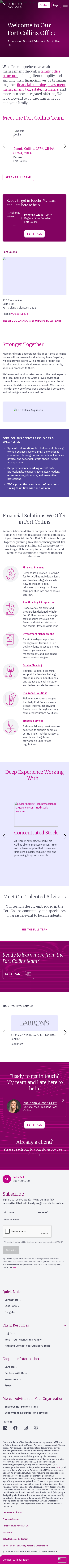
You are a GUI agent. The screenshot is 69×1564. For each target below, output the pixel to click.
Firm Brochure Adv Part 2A (16, 1525)
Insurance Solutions (35, 693)
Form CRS (7, 1532)
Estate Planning (32, 665)
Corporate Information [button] (21, 1359)
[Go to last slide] (3, 836)
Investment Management (38, 633)
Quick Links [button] (12, 1292)
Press (8, 1385)
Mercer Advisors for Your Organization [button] (33, 1399)
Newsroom (11, 1379)
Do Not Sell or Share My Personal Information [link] (25, 1545)
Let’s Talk (34, 233)
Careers (9, 1366)
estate (36, 89)
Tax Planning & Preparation (39, 602)
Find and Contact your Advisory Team (27, 1345)
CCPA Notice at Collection (15, 1539)
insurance (50, 89)
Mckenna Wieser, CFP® (38, 214)
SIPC (58, 1467)
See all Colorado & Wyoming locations (32, 320)
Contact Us (11, 1299)
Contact (44, 5)
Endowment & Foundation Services (26, 1412)
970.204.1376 (19, 313)
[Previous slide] (3, 146)
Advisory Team (54, 1149)
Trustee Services (33, 720)
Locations (10, 1305)
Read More (17, 1044)
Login (56, 5)
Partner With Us (14, 1373)
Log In (8, 1333)
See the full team (18, 177)
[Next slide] (66, 146)
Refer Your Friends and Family (23, 1339)
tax (27, 89)
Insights (9, 1312)
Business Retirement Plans (21, 1406)
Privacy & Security (12, 1519)
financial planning (31, 85)
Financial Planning (33, 567)
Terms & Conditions (12, 1512)
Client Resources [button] (16, 1325)
